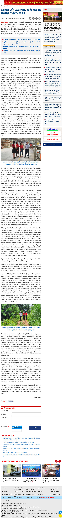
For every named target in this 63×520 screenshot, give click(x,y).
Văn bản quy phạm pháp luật (52, 133)
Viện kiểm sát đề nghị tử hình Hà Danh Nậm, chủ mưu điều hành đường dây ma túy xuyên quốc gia (53, 84)
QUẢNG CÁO (20, 497)
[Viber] (36, 18)
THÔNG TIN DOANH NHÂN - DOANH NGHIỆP (15, 461)
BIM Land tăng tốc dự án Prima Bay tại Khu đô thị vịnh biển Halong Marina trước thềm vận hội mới (21, 439)
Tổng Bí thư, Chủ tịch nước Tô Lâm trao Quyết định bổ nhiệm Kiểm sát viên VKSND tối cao (53, 53)
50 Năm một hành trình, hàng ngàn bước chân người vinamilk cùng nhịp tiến (21, 455)
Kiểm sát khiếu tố (7, 494)
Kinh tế (40, 491)
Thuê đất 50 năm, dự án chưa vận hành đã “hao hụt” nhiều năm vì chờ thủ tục (21, 445)
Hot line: (45, 497)
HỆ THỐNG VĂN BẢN (52, 129)
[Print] (30, 18)
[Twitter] (39, 18)
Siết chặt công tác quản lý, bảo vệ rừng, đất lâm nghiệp (53, 98)
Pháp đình (41, 488)
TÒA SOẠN (10, 497)
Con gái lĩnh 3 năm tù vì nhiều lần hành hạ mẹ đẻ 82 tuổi (53, 121)
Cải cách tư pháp (31, 494)
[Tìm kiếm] (59, 497)
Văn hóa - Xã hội (55, 491)
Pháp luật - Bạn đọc (18, 491)
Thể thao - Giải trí (55, 494)
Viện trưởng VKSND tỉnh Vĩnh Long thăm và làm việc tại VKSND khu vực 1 (53, 76)
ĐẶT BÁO (29, 497)
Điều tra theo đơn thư (19, 495)
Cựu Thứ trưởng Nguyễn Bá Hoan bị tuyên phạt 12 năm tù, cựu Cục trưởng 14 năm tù (53, 106)
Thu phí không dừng (30, 519)
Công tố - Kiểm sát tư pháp (18, 488)
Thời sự (4, 488)
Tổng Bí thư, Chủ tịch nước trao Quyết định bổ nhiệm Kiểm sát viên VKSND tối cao (53, 61)
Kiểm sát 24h (5, 491)
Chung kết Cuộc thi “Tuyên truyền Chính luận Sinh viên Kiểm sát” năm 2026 (53, 114)
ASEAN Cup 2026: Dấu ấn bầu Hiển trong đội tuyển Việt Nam (18, 442)
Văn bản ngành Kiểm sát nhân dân (52, 138)
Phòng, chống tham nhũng (30, 488)
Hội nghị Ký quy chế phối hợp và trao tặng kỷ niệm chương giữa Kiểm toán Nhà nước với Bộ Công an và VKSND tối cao (52, 27)
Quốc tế (40, 494)
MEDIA (46, 10)
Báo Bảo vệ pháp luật (50, 144)
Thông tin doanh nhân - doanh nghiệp (11, 6)
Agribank (10, 401)
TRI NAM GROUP (6, 519)
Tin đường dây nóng (54, 488)
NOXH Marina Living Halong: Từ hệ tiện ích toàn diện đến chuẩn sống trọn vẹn (21, 449)
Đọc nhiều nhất (49, 47)
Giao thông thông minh (18, 519)
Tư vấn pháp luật (31, 491)
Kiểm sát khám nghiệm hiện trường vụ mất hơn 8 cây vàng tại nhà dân (53, 92)
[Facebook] (33, 18)
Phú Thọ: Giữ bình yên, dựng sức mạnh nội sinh (15, 452)
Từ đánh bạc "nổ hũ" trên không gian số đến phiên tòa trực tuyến (53, 69)
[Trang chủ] (3, 497)
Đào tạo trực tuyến (42, 519)
